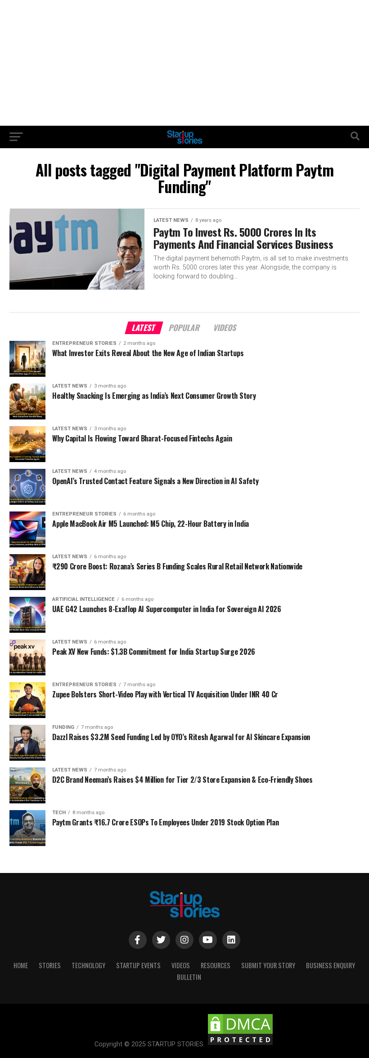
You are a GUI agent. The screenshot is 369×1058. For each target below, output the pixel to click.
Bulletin (189, 977)
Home (21, 965)
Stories (50, 965)
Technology (88, 965)
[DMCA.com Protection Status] (240, 1044)
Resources (215, 965)
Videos (180, 965)
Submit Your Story (268, 965)
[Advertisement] (184, 63)
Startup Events (138, 965)
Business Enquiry (330, 965)
